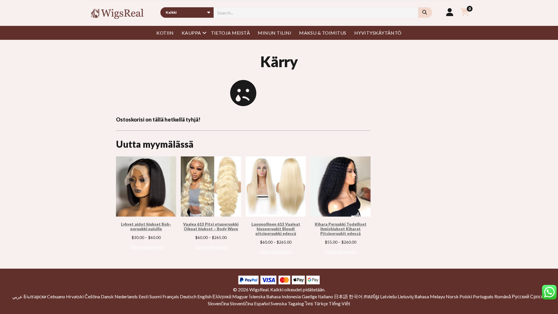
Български (35, 296)
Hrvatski (75, 296)
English (204, 296)
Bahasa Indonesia (283, 296)
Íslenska (257, 296)
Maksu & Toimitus (322, 32)
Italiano (325, 296)
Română (502, 296)
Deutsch (188, 296)
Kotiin (165, 32)
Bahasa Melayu (429, 296)
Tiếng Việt (339, 303)
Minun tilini (274, 32)
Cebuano (56, 296)
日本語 (341, 296)
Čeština (92, 296)
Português (483, 296)
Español (262, 303)
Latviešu (388, 296)
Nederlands (126, 296)
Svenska (279, 303)
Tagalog (296, 303)
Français (170, 296)
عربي (17, 296)
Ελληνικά (221, 296)
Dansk (107, 296)
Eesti (144, 296)
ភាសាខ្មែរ (371, 296)
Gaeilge (309, 296)
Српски (538, 296)
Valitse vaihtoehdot (146, 247)
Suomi (155, 296)
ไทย (309, 303)
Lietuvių (406, 296)
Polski (465, 296)
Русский (520, 296)
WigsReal (259, 289)
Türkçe (321, 303)
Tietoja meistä (230, 32)
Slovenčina (218, 303)
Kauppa (191, 32)
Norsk (452, 296)
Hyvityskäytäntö (378, 32)
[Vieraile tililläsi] (449, 12)
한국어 (356, 296)
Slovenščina (241, 303)
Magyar (240, 296)
